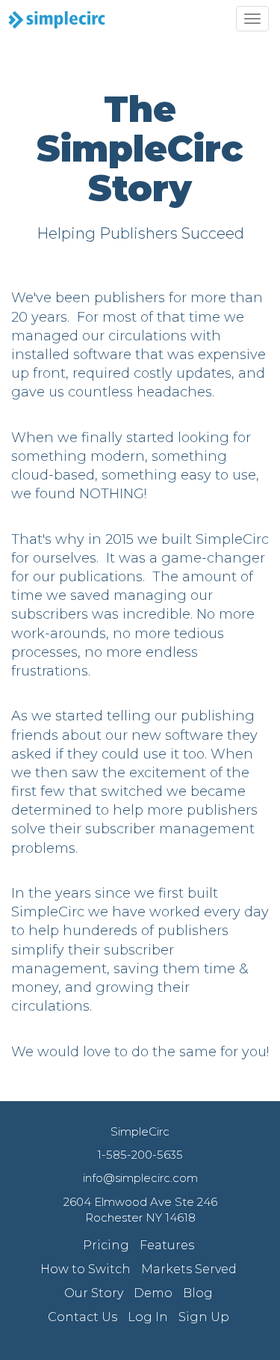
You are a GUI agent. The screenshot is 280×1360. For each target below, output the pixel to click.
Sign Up (203, 1317)
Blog (198, 1293)
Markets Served (189, 1269)
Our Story (93, 1293)
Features (167, 1245)
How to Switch (85, 1269)
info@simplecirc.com (140, 1178)
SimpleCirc (140, 1131)
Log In (148, 1317)
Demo (153, 1293)
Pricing (106, 1245)
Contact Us (82, 1317)
